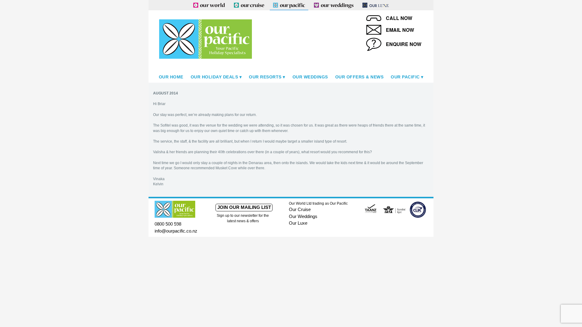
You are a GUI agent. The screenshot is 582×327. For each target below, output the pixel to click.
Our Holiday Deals (214, 76)
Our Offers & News (359, 76)
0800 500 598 (168, 223)
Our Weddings (310, 76)
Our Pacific (405, 76)
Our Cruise (300, 209)
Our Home (171, 76)
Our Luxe (298, 223)
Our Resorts (265, 76)
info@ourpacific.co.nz (176, 230)
